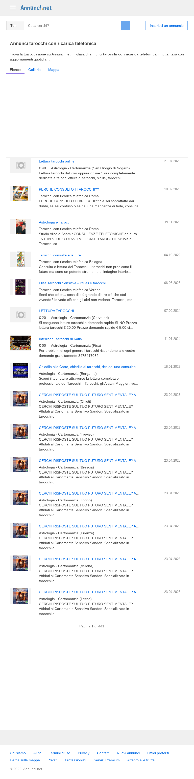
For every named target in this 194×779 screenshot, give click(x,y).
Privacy (83, 753)
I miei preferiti (158, 753)
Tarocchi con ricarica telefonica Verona (70, 290)
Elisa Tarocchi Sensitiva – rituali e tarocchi (72, 283)
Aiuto (37, 753)
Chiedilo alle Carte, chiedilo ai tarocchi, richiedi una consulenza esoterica (97, 367)
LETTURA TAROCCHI (56, 311)
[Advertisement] (97, 681)
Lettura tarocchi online (57, 161)
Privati (52, 760)
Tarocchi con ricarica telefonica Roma (69, 196)
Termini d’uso (59, 753)
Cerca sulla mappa (25, 760)
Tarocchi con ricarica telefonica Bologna (70, 262)
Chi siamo (18, 753)
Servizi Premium (107, 760)
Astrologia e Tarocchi (55, 222)
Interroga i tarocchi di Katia (60, 339)
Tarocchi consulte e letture (60, 255)
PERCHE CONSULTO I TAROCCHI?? (69, 189)
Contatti (103, 753)
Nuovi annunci (128, 753)
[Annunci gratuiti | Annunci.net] (36, 7)
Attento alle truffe (141, 760)
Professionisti (75, 760)
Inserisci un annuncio (167, 26)
